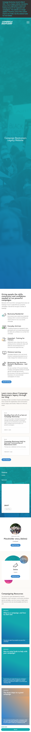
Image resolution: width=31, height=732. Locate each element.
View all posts (6, 459)
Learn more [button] (4, 726)
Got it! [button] (15, 729)
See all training (6, 381)
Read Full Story (15, 545)
